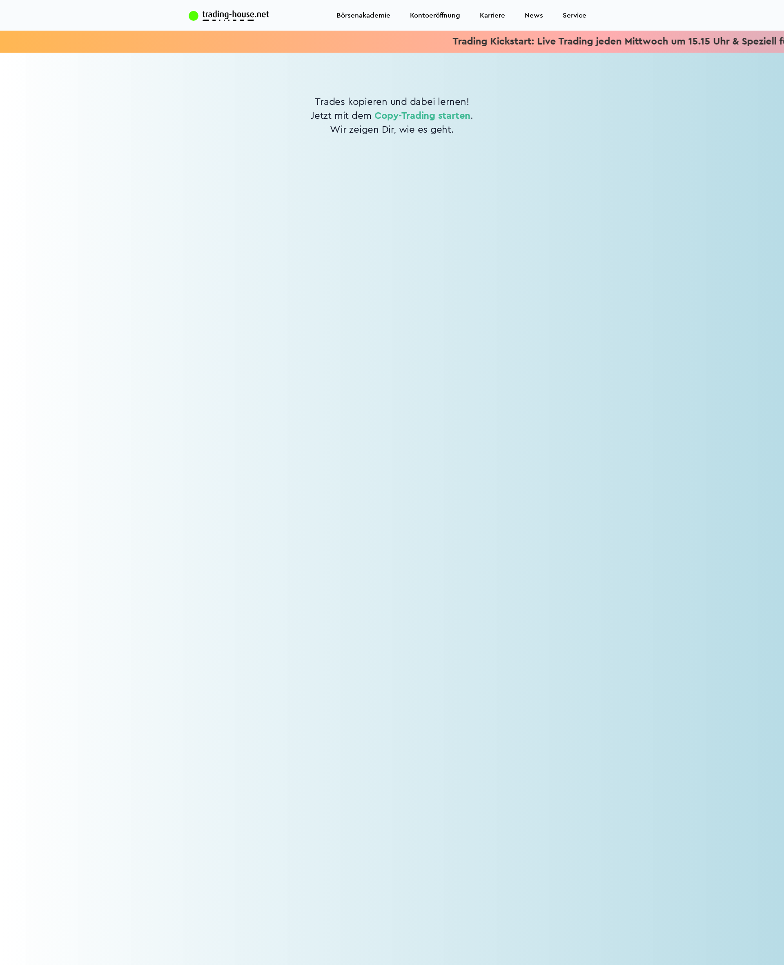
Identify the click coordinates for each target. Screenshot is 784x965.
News (534, 15)
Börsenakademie (363, 15)
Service (574, 15)
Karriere (492, 15)
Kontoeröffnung (435, 15)
